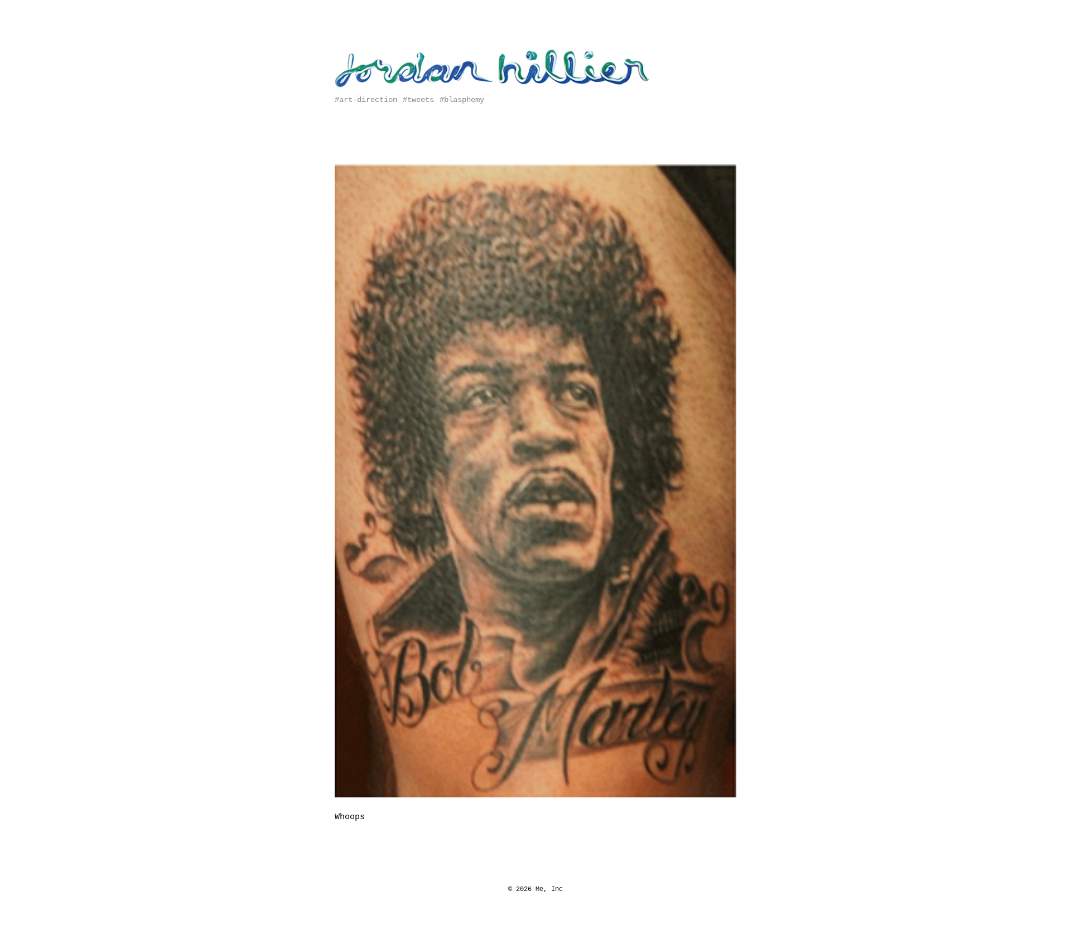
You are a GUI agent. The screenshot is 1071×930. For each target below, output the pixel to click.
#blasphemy (462, 99)
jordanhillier (371, 40)
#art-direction (366, 99)
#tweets (418, 99)
